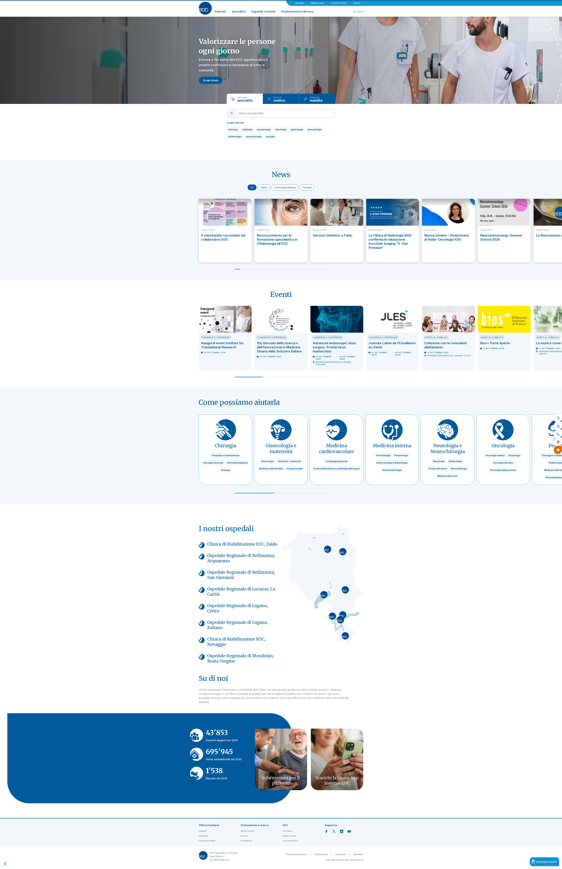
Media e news (317, 3)
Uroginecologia (295, 468)
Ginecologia (267, 461)
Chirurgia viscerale (213, 462)
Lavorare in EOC (339, 3)
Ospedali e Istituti (207, 840)
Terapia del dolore (437, 468)
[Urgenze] (558, 449)
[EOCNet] (558, 442)
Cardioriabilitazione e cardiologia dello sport (336, 468)
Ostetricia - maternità (289, 461)
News (264, 187)
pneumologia (264, 129)
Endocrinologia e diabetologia (392, 462)
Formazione (246, 840)
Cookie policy (321, 854)
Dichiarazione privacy (296, 854)
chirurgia (233, 129)
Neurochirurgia (459, 468)
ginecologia (297, 129)
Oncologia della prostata (503, 470)
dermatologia (314, 129)
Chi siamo (299, 3)
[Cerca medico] (558, 426)
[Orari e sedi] (558, 418)
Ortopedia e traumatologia (225, 455)
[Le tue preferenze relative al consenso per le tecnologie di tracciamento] (5, 864)
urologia (270, 136)
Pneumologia (401, 455)
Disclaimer (358, 854)
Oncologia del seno (503, 462)
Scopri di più (210, 80)
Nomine (307, 187)
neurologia (280, 129)
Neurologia (439, 461)
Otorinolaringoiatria (237, 462)
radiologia (247, 129)
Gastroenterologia (392, 470)
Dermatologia (383, 455)
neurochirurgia (254, 136)
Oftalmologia (455, 461)
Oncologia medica (495, 455)
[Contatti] (558, 434)
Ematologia (514, 455)
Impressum (341, 854)
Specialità (203, 836)
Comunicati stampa (284, 187)
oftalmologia (234, 136)
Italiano (356, 3)
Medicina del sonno (447, 476)
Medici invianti (247, 831)
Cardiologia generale (336, 461)
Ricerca (244, 836)
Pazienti (202, 831)
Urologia (225, 470)
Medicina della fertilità (271, 468)
